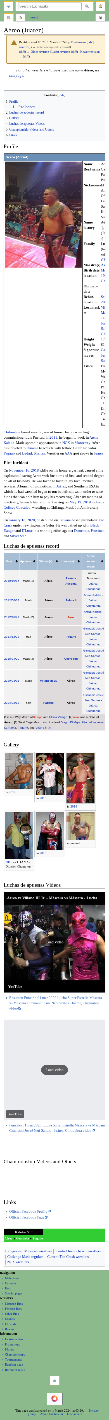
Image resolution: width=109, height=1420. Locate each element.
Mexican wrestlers (38, 1251)
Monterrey (82, 443)
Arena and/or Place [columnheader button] (90, 561)
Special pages (13, 1293)
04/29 (15, 658)
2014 (73, 806)
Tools (100, 18)
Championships (15, 1354)
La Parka (10, 727)
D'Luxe (27, 531)
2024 (7, 702)
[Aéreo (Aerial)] (43, 214)
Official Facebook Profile (28, 1212)
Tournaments (13, 1359)
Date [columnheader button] (9, 561)
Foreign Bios (13, 1308)
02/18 (15, 702)
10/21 (15, 617)
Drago (64, 722)
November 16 (19, 470)
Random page (14, 1364)
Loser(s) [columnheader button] (68, 561)
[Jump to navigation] (8, 6)
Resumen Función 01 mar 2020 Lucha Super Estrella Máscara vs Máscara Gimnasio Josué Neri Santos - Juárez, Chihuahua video (55, 1003)
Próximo (97, 531)
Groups (10, 1318)
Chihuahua (12, 432)
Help (8, 1288)
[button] (55, 942)
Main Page (12, 1278)
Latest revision (60, 51)
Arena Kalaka (92, 595)
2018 (35, 470)
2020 (31, 520)
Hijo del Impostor (92, 722)
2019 (87, 502)
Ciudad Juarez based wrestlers (78, 1251)
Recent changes (15, 1369)
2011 (53, 437)
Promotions (12, 1344)
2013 (7, 636)
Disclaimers (74, 1414)
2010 (7, 580)
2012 (7, 600)
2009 (105, 302)
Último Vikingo (58, 717)
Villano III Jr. (48, 680)
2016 (9, 862)
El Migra (75, 722)
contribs (24, 47)
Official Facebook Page (26, 1217)
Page (8, 18)
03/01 (15, 680)
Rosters (9, 1329)
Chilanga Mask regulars (25, 1257)
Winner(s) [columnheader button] (45, 561)
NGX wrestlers (18, 1262)
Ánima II (71, 600)
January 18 (17, 520)
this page (16, 76)
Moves (9, 1349)
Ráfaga (37, 717)
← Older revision (38, 51)
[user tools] (100, 6)
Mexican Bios (14, 1303)
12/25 (15, 636)
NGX (66, 443)
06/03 (15, 600)
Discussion (20, 18)
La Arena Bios (14, 1339)
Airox (71, 617)
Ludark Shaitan (33, 453)
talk (90, 42)
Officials (10, 1324)
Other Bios (12, 1313)
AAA (68, 453)
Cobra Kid (71, 658)
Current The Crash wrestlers (68, 1257)
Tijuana (65, 520)
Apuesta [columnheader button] (25, 561)
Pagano (9, 453)
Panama (32, 448)
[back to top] (55, 1380)
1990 (105, 276)
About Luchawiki (51, 1414)
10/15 (15, 580)
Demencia (81, 531)
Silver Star (17, 536)
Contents (10, 1283)
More (32, 17)
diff (22, 51)
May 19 (75, 502)
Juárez (98, 453)
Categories (13, 1251)
